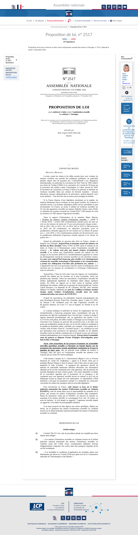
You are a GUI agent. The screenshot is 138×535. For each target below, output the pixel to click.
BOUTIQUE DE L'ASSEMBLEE (36, 523)
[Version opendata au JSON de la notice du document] (126, 192)
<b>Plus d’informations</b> (127, 58)
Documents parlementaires (59, 27)
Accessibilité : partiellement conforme (58, 528)
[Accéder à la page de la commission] (126, 131)
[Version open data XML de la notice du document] (126, 183)
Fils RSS (87, 528)
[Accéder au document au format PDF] (126, 166)
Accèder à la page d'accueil (69, 12)
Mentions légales (41, 528)
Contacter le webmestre (77, 528)
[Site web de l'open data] (89, 507)
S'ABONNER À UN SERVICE (77, 523)
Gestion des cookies (96, 528)
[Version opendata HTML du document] (126, 175)
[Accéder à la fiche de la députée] (126, 74)
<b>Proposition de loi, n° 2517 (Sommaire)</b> (11, 59)
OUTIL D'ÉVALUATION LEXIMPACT (98, 523)
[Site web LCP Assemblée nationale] (48, 507)
